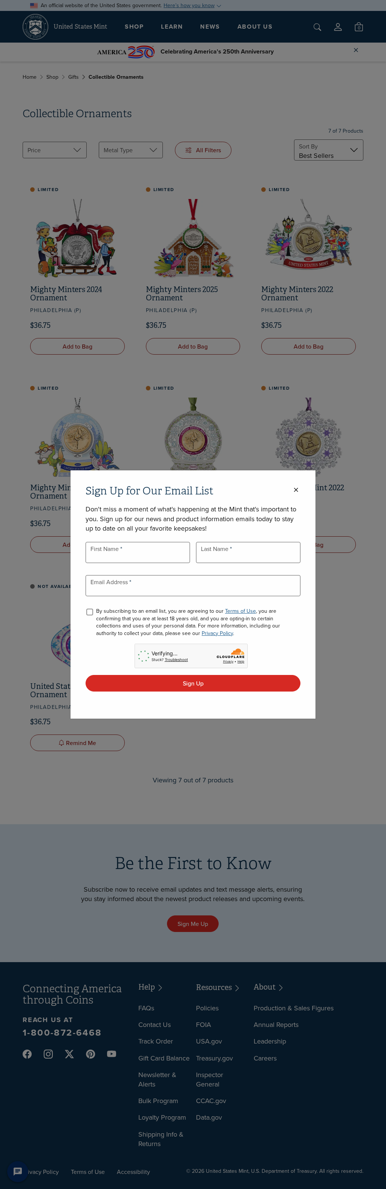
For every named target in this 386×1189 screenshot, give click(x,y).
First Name (105, 549)
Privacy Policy (217, 633)
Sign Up (193, 683)
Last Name (215, 549)
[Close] (295, 490)
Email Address (109, 582)
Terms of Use (240, 611)
